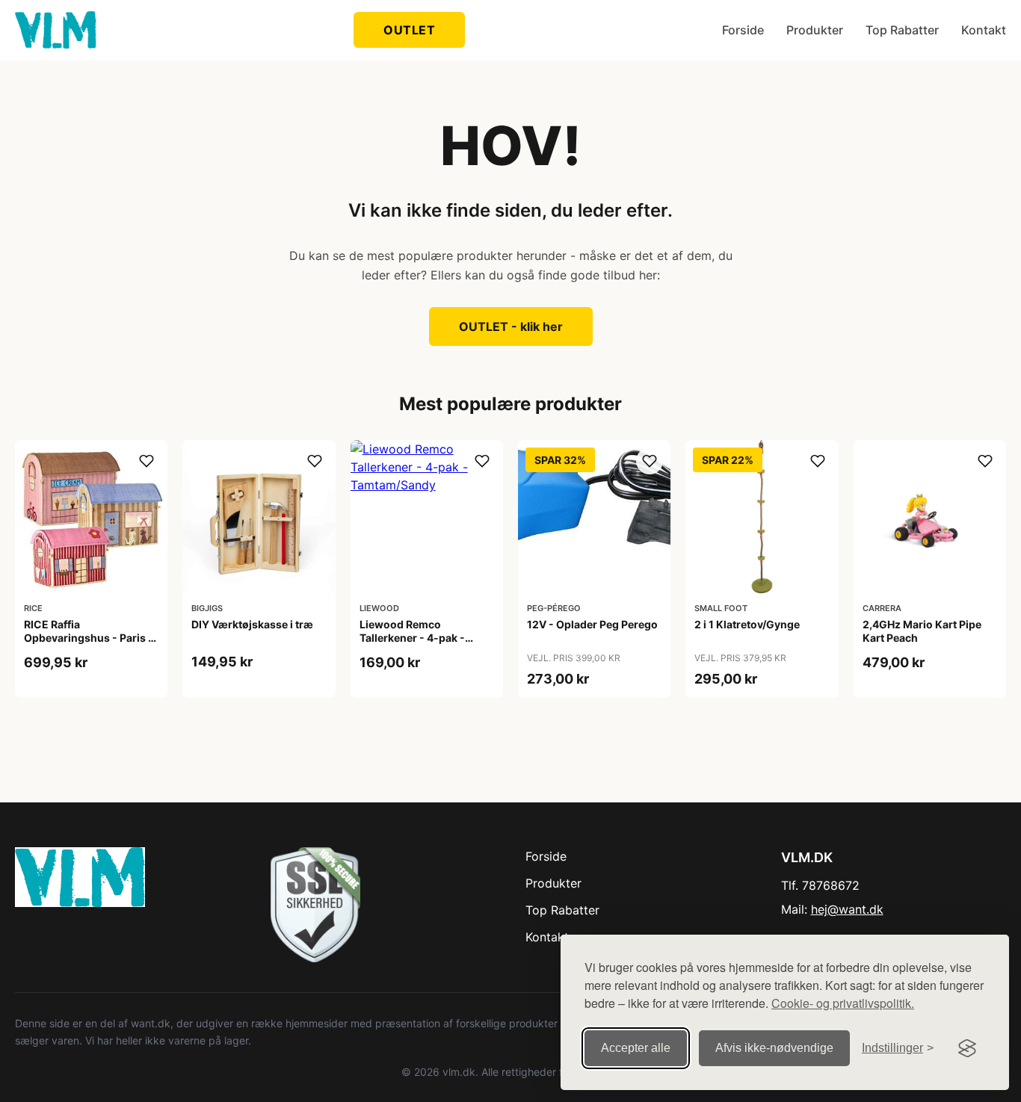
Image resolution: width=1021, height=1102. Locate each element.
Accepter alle (635, 1047)
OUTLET (409, 29)
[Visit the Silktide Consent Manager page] (967, 1048)
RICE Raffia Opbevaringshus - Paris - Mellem (88, 637)
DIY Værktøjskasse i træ (252, 624)
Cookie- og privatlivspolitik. (842, 1003)
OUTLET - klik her (511, 326)
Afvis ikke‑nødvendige (774, 1047)
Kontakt (983, 29)
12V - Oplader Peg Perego (592, 624)
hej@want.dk (847, 909)
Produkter (814, 29)
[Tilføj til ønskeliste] (146, 461)
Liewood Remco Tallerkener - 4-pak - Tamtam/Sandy (412, 637)
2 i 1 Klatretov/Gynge (747, 624)
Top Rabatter (902, 29)
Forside (743, 29)
